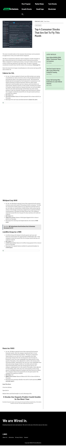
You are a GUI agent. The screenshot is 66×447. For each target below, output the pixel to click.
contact (26, 437)
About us (5, 437)
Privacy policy (19, 437)
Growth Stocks (27, 9)
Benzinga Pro (36, 65)
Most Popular (26, 4)
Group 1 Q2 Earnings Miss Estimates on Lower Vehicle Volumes (54, 81)
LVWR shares (9, 247)
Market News (39, 4)
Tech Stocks (52, 4)
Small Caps (40, 9)
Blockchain (52, 9)
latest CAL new (33, 99)
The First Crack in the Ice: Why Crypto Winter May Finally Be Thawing (53, 70)
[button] (22, 14)
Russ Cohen (47, 21)
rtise (12, 437)
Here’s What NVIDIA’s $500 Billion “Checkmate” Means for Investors (53, 59)
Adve (10, 437)
